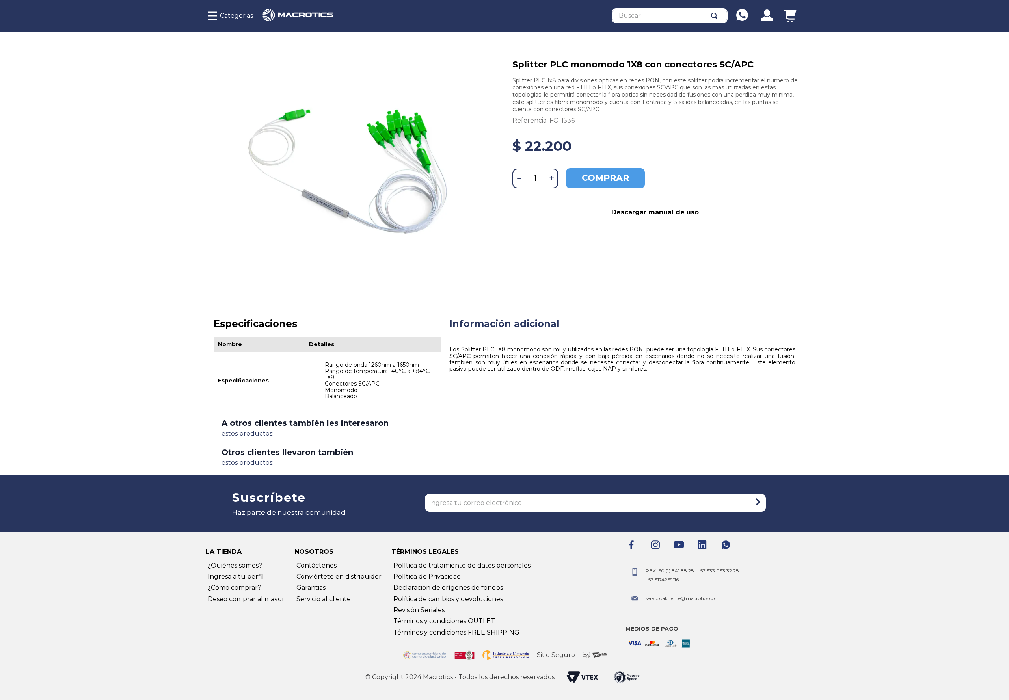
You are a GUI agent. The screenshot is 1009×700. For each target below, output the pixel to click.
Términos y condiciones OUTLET (444, 621)
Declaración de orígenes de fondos (448, 587)
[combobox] (670, 15)
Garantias (311, 587)
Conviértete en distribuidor (339, 576)
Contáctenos (316, 565)
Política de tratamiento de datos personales (462, 565)
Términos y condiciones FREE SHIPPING (456, 632)
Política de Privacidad (427, 576)
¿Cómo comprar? (234, 587)
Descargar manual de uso (655, 212)
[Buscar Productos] (715, 15)
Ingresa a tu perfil (236, 576)
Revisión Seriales (419, 610)
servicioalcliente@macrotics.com (683, 598)
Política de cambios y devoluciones (448, 599)
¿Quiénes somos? (235, 565)
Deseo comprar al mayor (246, 599)
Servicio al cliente (323, 599)
